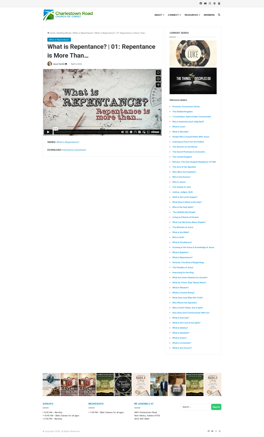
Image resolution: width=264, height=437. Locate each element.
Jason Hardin (59, 64)
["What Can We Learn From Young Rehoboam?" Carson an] (69, 384)
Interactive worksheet (74, 149)
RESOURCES (191, 15)
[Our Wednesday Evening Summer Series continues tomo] (105, 384)
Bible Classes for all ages (67, 415)
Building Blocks (64, 33)
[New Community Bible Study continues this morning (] (141, 384)
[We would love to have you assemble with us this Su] (51, 384)
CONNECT (173, 15)
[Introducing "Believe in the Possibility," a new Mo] (123, 384)
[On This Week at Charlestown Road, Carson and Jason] (87, 384)
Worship (58, 412)
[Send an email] (66, 64)
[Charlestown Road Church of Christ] (68, 15)
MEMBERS (209, 15)
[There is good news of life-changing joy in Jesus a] (158, 384)
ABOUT (158, 15)
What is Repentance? (83, 33)
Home (52, 33)
